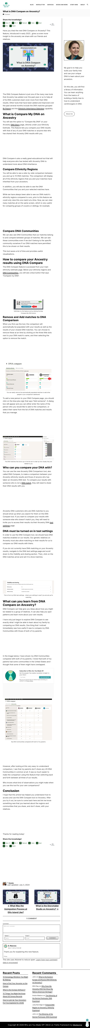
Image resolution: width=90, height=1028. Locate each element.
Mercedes (11, 882)
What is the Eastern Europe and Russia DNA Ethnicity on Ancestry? (44, 979)
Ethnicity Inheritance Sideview (31, 109)
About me (69, 114)
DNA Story (15, 125)
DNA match (26, 483)
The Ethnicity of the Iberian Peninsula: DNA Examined (44, 998)
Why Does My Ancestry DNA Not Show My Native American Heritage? (42, 989)
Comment (6, 923)
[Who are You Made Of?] (12, 4)
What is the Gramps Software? (14, 990)
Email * (27, 935)
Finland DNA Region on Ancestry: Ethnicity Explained (43, 1007)
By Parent (7, 109)
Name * (7, 935)
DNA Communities (10, 273)
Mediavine (77, 1025)
